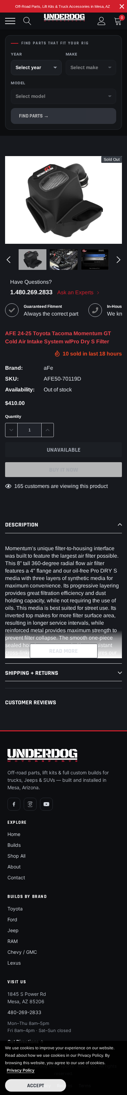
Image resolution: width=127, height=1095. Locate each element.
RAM (12, 941)
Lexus (14, 963)
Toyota (15, 908)
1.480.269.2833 (31, 292)
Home (13, 834)
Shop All (16, 856)
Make (72, 54)
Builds (14, 845)
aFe (48, 368)
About (14, 866)
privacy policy (21, 1070)
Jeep (13, 930)
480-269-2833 (24, 1012)
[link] (32, 259)
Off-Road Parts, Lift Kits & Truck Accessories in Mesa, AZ (62, 6)
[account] (102, 21)
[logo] (64, 17)
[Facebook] (13, 804)
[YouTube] (46, 804)
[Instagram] (30, 804)
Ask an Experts (76, 292)
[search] (27, 21)
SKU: (12, 379)
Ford (12, 919)
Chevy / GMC (22, 952)
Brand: (14, 368)
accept (35, 1085)
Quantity (13, 416)
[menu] (10, 21)
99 (17, 486)
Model (18, 83)
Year (16, 54)
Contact (16, 877)
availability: (20, 389)
